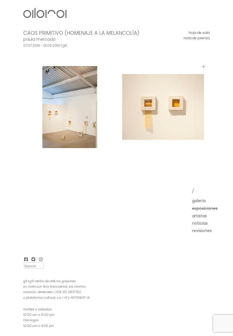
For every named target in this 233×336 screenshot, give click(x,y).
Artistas (199, 216)
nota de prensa (197, 38)
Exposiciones (205, 208)
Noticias (200, 223)
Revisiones (202, 230)
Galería (199, 201)
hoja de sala (199, 32)
